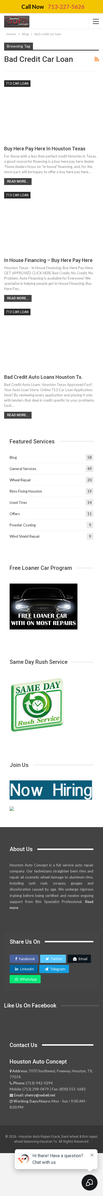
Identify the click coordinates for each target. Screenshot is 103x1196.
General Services (23, 468)
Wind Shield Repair (25, 536)
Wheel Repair (20, 480)
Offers (15, 514)
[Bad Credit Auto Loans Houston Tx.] (51, 339)
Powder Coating (23, 525)
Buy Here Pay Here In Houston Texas (44, 148)
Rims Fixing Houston (26, 491)
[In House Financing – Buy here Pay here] (51, 222)
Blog (13, 457)
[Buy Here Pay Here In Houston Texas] (51, 110)
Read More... (18, 181)
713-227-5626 (66, 6)
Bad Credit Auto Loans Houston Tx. (43, 377)
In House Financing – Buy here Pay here (48, 260)
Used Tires (18, 502)
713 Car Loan (17, 83)
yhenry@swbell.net (40, 1095)
